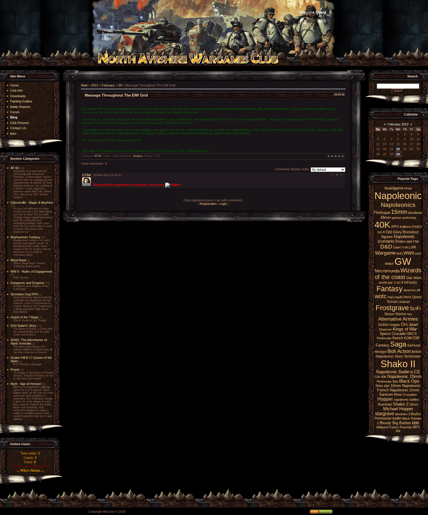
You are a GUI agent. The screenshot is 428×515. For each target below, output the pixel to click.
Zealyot (137, 155)
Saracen (386, 394)
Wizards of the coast (398, 273)
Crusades (410, 394)
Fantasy (389, 289)
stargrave (384, 413)
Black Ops (409, 381)
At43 (399, 253)
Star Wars (414, 278)
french (397, 338)
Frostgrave (392, 308)
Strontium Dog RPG (24, 294)
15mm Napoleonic (405, 385)
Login (223, 203)
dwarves (410, 290)
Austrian (385, 404)
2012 (94, 85)
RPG (395, 227)
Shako (400, 241)
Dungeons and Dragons (27, 283)
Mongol (381, 352)
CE (417, 372)
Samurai (413, 345)
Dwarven (385, 329)
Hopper (385, 399)
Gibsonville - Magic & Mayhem (31, 202)
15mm (399, 212)
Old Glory (394, 232)
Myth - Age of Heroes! (25, 384)
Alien (399, 356)
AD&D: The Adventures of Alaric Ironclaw (28, 341)
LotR (412, 247)
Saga (398, 344)
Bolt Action (399, 351)
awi (409, 241)
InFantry (410, 282)
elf (418, 290)
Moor (398, 395)
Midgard (382, 427)
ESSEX (417, 226)
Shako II (398, 363)
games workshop (404, 217)
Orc (404, 324)
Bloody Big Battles (395, 423)
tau (409, 314)
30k (398, 431)
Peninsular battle (387, 418)
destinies (401, 414)
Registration (208, 203)
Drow (408, 188)
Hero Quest (413, 297)
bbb (415, 422)
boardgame (394, 188)
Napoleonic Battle (392, 372)
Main (84, 85)
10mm (413, 404)
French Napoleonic (392, 390)
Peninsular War (387, 381)
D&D (386, 247)
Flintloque (382, 212)
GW (403, 261)
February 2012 (398, 124)
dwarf (413, 324)
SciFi (415, 308)
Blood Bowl (18, 260)
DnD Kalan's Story (23, 325)
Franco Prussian (400, 427)
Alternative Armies (398, 319)
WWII (409, 253)
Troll (405, 247)
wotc (381, 296)
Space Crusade (393, 333)
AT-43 (14, 168)
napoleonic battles (406, 399)
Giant (397, 247)
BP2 (416, 427)
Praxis (15, 369)
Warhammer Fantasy (25, 237)
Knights (395, 324)
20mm (414, 390)
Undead (404, 301)
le (411, 372)
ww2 (418, 253)
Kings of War (405, 329)
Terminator (412, 356)
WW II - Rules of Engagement (31, 271)
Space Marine (395, 314)
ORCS (411, 334)
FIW (416, 241)
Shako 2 (400, 404)
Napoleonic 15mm (404, 376)
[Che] (87, 185)
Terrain (392, 302)
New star (383, 386)
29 (120, 85)
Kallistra (405, 226)
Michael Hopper (398, 408)
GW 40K (380, 377)
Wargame (385, 253)
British (389, 263)
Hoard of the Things (24, 317)
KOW (408, 338)
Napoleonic (398, 195)
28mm (385, 217)
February (108, 85)
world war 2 (387, 282)
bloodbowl (415, 212)
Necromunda (387, 271)
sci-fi (381, 232)
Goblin (383, 325)
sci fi (399, 282)
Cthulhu (414, 414)
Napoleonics (398, 204)
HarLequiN (395, 297)
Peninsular (384, 338)
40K (382, 225)
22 (398, 149)
